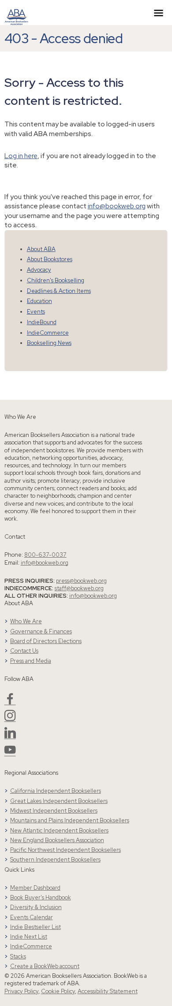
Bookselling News (49, 343)
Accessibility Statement (108, 991)
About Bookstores (49, 259)
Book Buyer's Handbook (40, 897)
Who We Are (26, 621)
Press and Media (30, 661)
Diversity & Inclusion (36, 907)
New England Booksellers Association (57, 840)
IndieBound (41, 322)
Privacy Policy (21, 991)
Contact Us (24, 651)
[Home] (16, 12)
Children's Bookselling (55, 280)
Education (39, 301)
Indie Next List (28, 936)
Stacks (18, 956)
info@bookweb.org (117, 206)
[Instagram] (10, 719)
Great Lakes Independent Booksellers (59, 801)
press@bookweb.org (81, 580)
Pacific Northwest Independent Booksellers (65, 850)
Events (36, 311)
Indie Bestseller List (35, 927)
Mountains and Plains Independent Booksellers (69, 820)
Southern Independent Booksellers (55, 859)
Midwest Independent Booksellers (53, 810)
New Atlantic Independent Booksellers (59, 830)
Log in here (20, 155)
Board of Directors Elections (46, 641)
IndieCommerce (48, 333)
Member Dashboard (35, 887)
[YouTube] (10, 753)
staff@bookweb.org (79, 588)
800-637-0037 (45, 554)
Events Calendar (31, 917)
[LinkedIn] (10, 736)
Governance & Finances (41, 631)
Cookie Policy (58, 991)
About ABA (41, 249)
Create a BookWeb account (44, 966)
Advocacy (39, 270)
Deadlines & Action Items (59, 291)
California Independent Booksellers (55, 791)
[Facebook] (10, 702)
